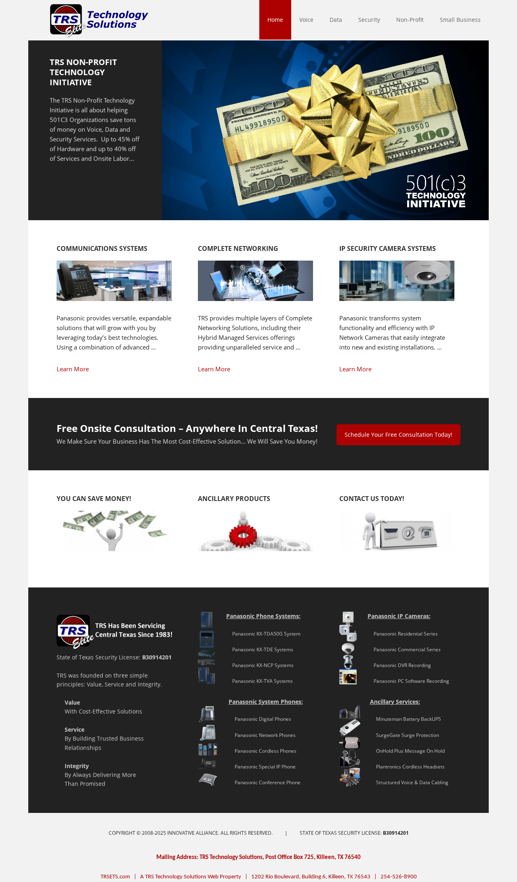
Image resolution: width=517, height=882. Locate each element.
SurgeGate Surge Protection (404, 735)
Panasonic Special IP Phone (262, 766)
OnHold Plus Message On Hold (407, 750)
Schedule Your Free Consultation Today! (398, 434)
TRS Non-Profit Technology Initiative (83, 72)
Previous (28, 132)
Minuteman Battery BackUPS (405, 719)
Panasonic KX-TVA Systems (259, 681)
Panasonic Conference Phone (265, 782)
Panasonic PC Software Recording (408, 681)
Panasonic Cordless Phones (262, 750)
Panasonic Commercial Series (404, 649)
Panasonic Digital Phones (260, 719)
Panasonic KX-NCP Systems (260, 665)
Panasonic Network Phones (262, 735)
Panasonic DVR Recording (399, 665)
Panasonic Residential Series (403, 633)
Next (489, 132)
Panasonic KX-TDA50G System (263, 633)
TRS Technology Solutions (32, 20)
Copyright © (125, 832)
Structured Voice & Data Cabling (409, 782)
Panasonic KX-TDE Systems (259, 649)
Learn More (73, 369)
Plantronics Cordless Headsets (407, 766)
